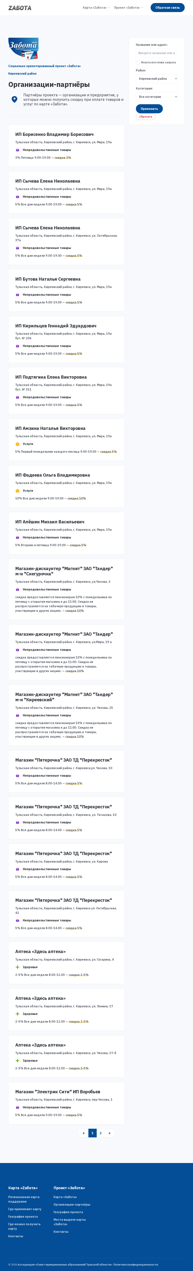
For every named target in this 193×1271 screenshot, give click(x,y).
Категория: (144, 88)
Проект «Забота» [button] (127, 7)
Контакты (15, 1236)
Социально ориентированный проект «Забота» (44, 66)
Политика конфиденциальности (135, 1264)
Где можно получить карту (24, 1226)
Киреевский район (22, 73)
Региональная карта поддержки (23, 1199)
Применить (149, 109)
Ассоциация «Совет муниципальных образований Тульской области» (65, 1264)
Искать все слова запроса (158, 62)
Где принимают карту (24, 1209)
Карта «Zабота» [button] (95, 7)
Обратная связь (167, 7)
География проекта (23, 1216)
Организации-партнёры (72, 1204)
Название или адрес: (152, 45)
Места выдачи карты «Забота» (70, 1222)
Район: (141, 70)
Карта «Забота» (65, 1197)
